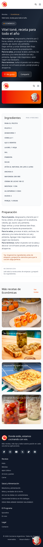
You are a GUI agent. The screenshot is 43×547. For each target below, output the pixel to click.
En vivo (4, 516)
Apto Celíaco (6, 470)
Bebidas (5, 467)
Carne (4, 477)
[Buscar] (36, 4)
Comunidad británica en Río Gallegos (15, 499)
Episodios (5, 513)
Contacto (5, 527)
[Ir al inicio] (4, 4)
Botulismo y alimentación (11, 488)
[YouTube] (16, 452)
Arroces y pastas (8, 474)
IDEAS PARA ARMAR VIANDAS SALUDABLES (17, 502)
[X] (22, 452)
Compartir (25, 74)
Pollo (3, 463)
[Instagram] (10, 452)
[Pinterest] (35, 452)
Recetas (4, 14)
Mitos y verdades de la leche (12, 491)
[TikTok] (28, 452)
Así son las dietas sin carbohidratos (15, 495)
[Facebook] (4, 452)
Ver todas (36, 290)
